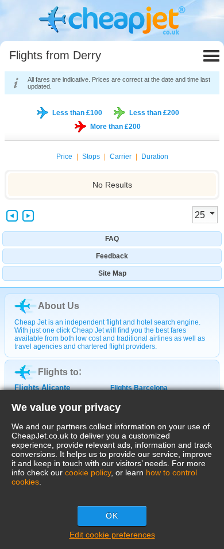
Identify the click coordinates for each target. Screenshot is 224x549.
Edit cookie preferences (112, 534)
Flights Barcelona (139, 388)
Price (64, 156)
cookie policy (88, 472)
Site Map (112, 273)
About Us (58, 306)
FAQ (112, 239)
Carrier (121, 156)
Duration (154, 156)
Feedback (112, 256)
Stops (91, 156)
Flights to (58, 372)
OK (112, 515)
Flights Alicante (42, 387)
